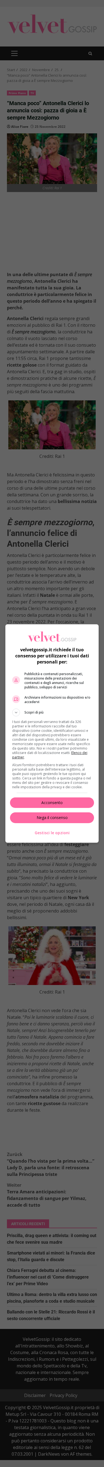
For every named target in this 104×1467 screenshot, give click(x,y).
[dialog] (52, 733)
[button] (52, 712)
